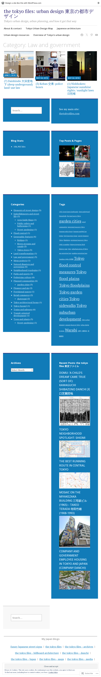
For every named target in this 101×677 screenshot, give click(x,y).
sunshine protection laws (79, 253)
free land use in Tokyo (74, 216)
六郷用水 (84, 331)
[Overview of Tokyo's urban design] (66, 170)
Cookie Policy (53, 672)
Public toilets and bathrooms (25, 224)
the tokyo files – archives (79, 646)
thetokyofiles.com (69, 113)
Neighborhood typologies (26, 270)
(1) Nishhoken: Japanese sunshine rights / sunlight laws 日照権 (80, 89)
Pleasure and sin (21, 288)
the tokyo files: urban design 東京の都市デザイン (49, 13)
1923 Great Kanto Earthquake (68, 212)
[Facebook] (81, 33)
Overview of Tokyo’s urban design (51, 34)
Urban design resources (16, 34)
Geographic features (23, 236)
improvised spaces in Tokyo (76, 227)
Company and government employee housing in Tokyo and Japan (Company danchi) (73, 559)
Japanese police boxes (66, 231)
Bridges (20, 240)
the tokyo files (53, 646)
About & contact (13, 28)
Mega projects (20, 260)
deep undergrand (84, 212)
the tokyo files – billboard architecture (37, 653)
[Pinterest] (91, 33)
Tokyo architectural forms (26, 302)
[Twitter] (86, 33)
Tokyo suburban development (73, 312)
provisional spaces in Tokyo (79, 240)
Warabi (71, 329)
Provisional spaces (22, 291)
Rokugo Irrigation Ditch (77, 244)
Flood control (20, 233)
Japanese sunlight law (80, 231)
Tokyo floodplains (74, 285)
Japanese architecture (69, 28)
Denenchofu (62, 216)
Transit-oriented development (22, 314)
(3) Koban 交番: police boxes (49, 85)
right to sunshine (64, 244)
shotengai (22, 298)
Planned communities (24, 280)
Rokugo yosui (63, 249)
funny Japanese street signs (26, 646)
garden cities (23, 284)
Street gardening (25, 229)
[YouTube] (96, 33)
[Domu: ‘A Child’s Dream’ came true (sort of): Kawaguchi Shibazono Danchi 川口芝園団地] (74, 424)
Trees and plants (22, 319)
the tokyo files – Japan (23, 659)
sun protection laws (65, 253)
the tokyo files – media (80, 659)
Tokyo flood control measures (71, 265)
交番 (79, 331)
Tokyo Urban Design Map (39, 28)
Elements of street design (26, 210)
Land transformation (24, 253)
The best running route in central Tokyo (72, 465)
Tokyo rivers (23, 249)
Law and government (24, 257)
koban (61, 236)
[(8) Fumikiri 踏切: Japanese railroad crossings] (82, 153)
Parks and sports (22, 273)
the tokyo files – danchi (75, 653)
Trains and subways (23, 309)
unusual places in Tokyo (72, 325)
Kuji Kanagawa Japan (70, 236)
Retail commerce (22, 295)
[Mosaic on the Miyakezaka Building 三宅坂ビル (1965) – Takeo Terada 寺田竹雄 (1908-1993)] (74, 546)
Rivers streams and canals (26, 245)
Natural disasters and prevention (24, 265)
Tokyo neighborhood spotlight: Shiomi (72, 434)
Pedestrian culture (22, 277)
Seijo (69, 249)
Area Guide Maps (25, 219)
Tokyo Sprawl (20, 306)
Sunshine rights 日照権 (66, 259)
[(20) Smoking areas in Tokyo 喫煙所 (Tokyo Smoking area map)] (66, 153)
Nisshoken (67, 240)
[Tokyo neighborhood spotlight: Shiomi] (74, 456)
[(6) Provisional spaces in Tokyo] (82, 170)
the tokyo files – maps (51, 659)
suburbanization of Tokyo (80, 249)
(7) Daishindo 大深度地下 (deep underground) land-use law (18, 84)
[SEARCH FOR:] (26, 110)
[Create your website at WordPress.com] (50, 3)
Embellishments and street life (26, 215)
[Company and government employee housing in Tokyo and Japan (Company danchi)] (74, 588)
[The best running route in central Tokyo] (74, 487)
